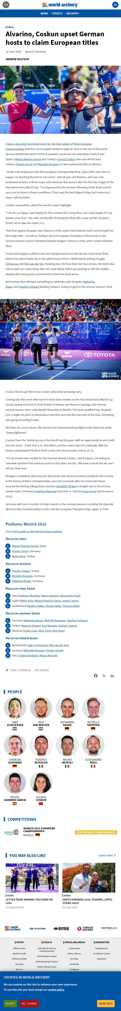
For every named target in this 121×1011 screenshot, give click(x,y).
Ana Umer (58, 630)
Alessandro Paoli (70, 595)
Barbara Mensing (46, 491)
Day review (42, 670)
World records (19, 953)
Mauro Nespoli (50, 595)
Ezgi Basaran (49, 625)
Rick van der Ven (34, 264)
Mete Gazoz (19, 556)
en (6, 4)
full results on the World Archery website (38, 531)
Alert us (19, 969)
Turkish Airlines (85, 928)
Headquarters (101, 948)
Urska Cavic (30, 630)
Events (57, 13)
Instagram (74, 969)
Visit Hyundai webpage (37, 928)
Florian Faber (53, 606)
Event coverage (20, 670)
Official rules (19, 948)
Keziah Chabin (36, 606)
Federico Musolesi (29, 595)
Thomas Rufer (70, 606)
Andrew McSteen (17, 59)
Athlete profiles (19, 958)
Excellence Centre (101, 953)
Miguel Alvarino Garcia (28, 159)
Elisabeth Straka (66, 486)
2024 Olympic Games (47, 956)
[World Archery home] (13, 928)
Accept (10, 1003)
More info (106, 1003)
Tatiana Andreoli (28, 655)
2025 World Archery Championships (47, 949)
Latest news (105, 855)
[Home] (60, 5)
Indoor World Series (46, 966)
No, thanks (29, 1003)
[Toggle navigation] (115, 5)
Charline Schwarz (29, 287)
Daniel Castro (70, 600)
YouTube (74, 958)
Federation (102, 942)
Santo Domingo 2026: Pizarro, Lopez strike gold (87, 901)
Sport (20, 942)
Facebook (74, 964)
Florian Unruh (24, 164)
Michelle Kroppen (48, 164)
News (44, 13)
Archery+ (72, 13)
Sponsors (101, 958)
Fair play (19, 964)
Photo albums (74, 953)
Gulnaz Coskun (66, 159)
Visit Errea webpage (61, 928)
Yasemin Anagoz (31, 625)
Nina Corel (45, 630)
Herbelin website (109, 928)
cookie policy (56, 989)
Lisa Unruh (89, 491)
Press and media (75, 942)
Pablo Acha (26, 600)
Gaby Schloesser (38, 645)
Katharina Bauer (21, 581)
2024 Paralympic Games (47, 961)
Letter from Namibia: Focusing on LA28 (29, 901)
